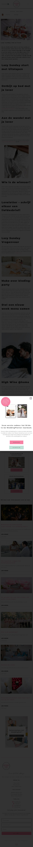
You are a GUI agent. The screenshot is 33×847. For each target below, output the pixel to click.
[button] (30, 398)
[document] (16, 423)
